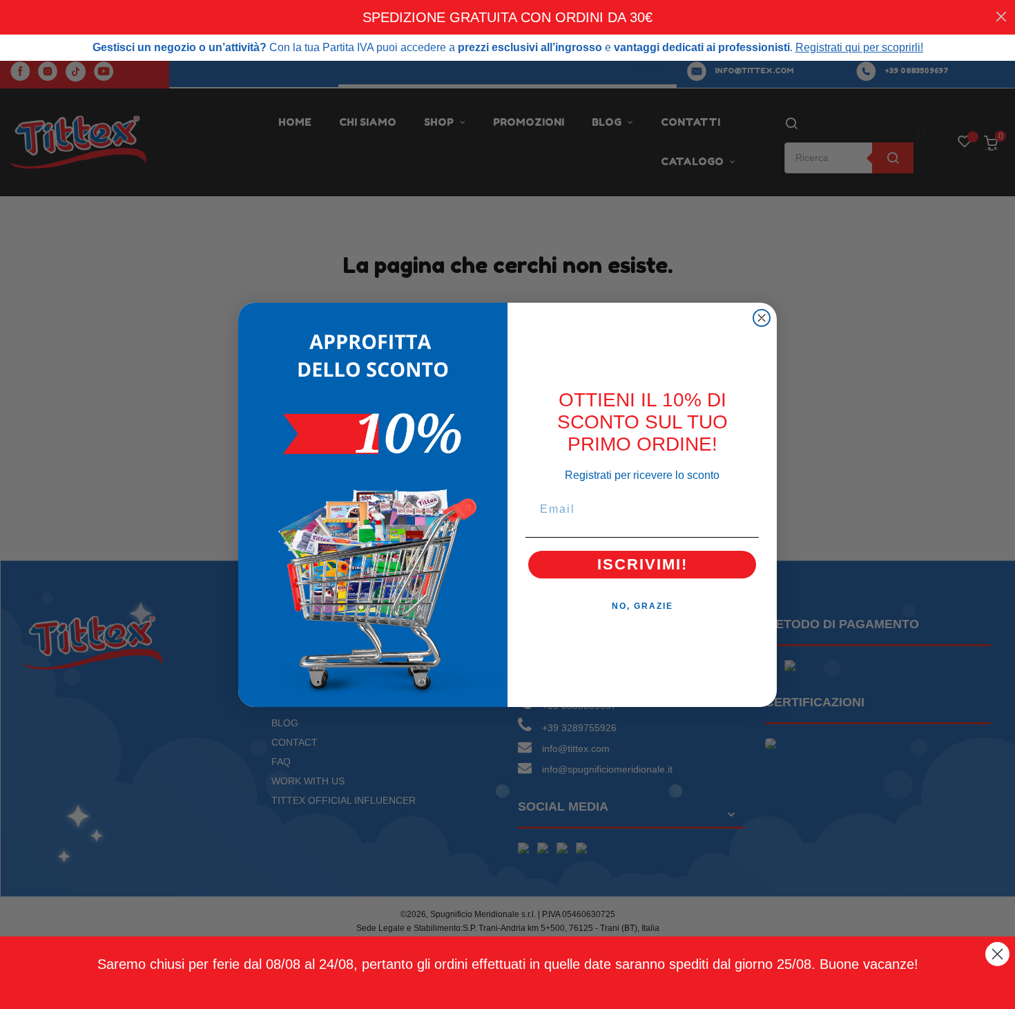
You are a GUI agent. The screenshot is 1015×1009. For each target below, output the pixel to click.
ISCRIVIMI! (642, 564)
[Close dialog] (761, 318)
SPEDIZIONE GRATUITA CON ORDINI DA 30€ (507, 17)
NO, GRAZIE (642, 606)
